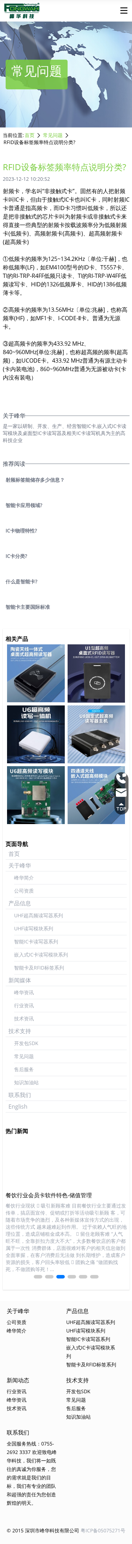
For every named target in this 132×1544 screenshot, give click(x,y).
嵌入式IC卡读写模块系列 (41, 954)
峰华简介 (24, 877)
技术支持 (19, 1031)
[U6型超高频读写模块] (36, 795)
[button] (38, 1276)
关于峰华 (19, 865)
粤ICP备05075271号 (103, 1530)
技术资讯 (24, 1018)
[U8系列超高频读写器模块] (96, 795)
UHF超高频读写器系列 (38, 915)
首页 (29, 135)
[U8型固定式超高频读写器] (96, 734)
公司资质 (24, 890)
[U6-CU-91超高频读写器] (36, 673)
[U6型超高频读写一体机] (36, 734)
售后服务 (24, 1069)
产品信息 (19, 903)
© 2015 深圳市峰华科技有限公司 (43, 1530)
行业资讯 (24, 1005)
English (17, 1106)
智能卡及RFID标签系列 (39, 967)
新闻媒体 (19, 980)
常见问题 (53, 135)
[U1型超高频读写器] (96, 673)
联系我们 (19, 1095)
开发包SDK (26, 1043)
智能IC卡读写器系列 (36, 941)
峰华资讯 (24, 992)
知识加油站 (26, 1082)
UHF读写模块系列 (33, 928)
